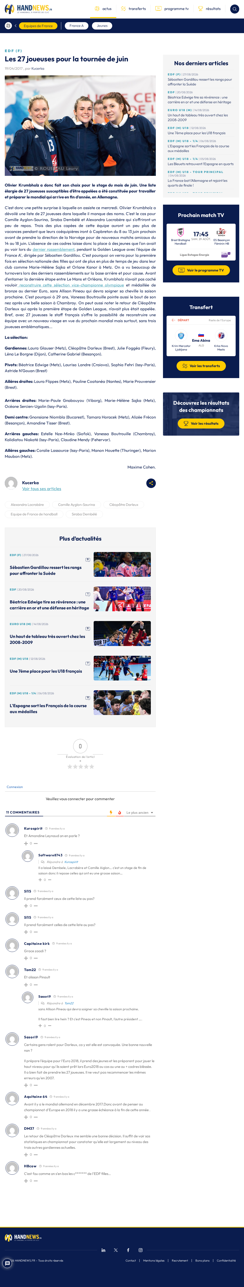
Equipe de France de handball (34, 514)
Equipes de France (38, 26)
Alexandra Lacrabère (27, 504)
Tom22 (68, 1003)
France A (77, 25)
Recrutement (180, 1260)
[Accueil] (8, 25)
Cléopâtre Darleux (123, 504)
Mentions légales (153, 1260)
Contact (131, 1260)
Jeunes (102, 25)
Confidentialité (226, 1260)
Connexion (14, 787)
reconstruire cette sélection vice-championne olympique (70, 284)
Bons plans (202, 1260)
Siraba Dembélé (84, 514)
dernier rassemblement (53, 249)
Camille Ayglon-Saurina (76, 504)
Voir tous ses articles (41, 488)
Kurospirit (71, 862)
